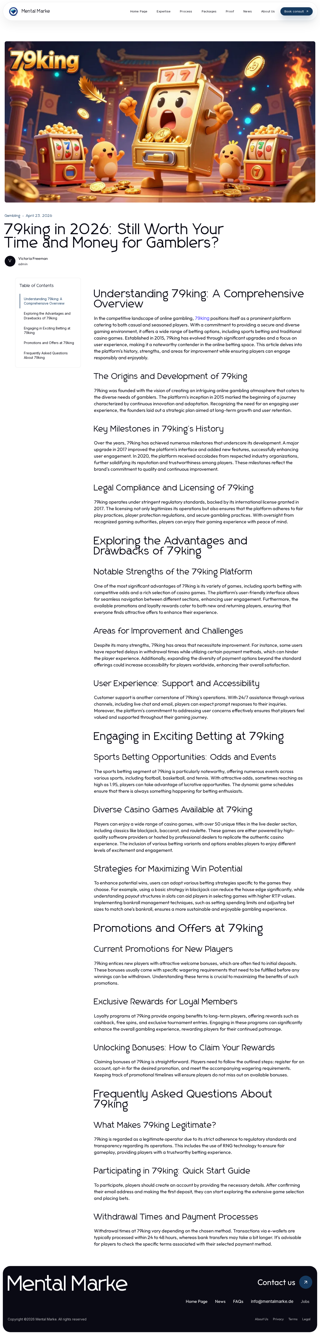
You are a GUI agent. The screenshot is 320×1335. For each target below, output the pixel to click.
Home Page (197, 1301)
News (220, 1301)
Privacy (278, 1319)
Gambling (13, 216)
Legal (306, 1319)
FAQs (238, 1301)
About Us (261, 1319)
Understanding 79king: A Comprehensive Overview (44, 301)
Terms (293, 1319)
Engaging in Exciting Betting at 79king (47, 330)
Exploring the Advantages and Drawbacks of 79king (47, 315)
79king (202, 318)
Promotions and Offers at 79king (49, 343)
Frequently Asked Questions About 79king (46, 355)
